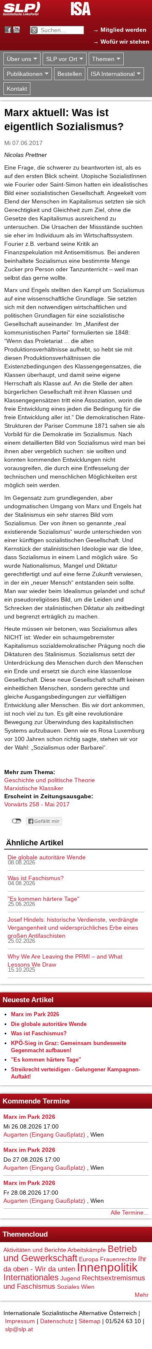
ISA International (111, 74)
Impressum (20, 1321)
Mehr (142, 1294)
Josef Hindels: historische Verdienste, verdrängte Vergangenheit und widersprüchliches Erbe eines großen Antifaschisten (73, 927)
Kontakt (17, 88)
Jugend (70, 1278)
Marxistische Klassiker (33, 788)
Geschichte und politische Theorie (49, 780)
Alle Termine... (130, 1212)
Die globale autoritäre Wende (47, 857)
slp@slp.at (19, 1329)
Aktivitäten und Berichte (34, 1249)
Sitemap (89, 1321)
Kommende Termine (36, 1101)
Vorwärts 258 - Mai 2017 (37, 804)
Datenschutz (56, 1321)
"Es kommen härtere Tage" (43, 898)
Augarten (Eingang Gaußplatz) (44, 1134)
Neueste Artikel (28, 1000)
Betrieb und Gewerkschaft (70, 1253)
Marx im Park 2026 (35, 1014)
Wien (88, 1286)
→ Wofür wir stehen (121, 41)
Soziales (68, 1286)
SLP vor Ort (60, 59)
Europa (88, 1259)
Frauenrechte (118, 1259)
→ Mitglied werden (120, 29)
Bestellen (69, 73)
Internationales (31, 1277)
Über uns (17, 59)
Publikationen (23, 74)
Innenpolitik (107, 1267)
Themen (101, 59)
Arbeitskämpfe (87, 1249)
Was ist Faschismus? (36, 878)
